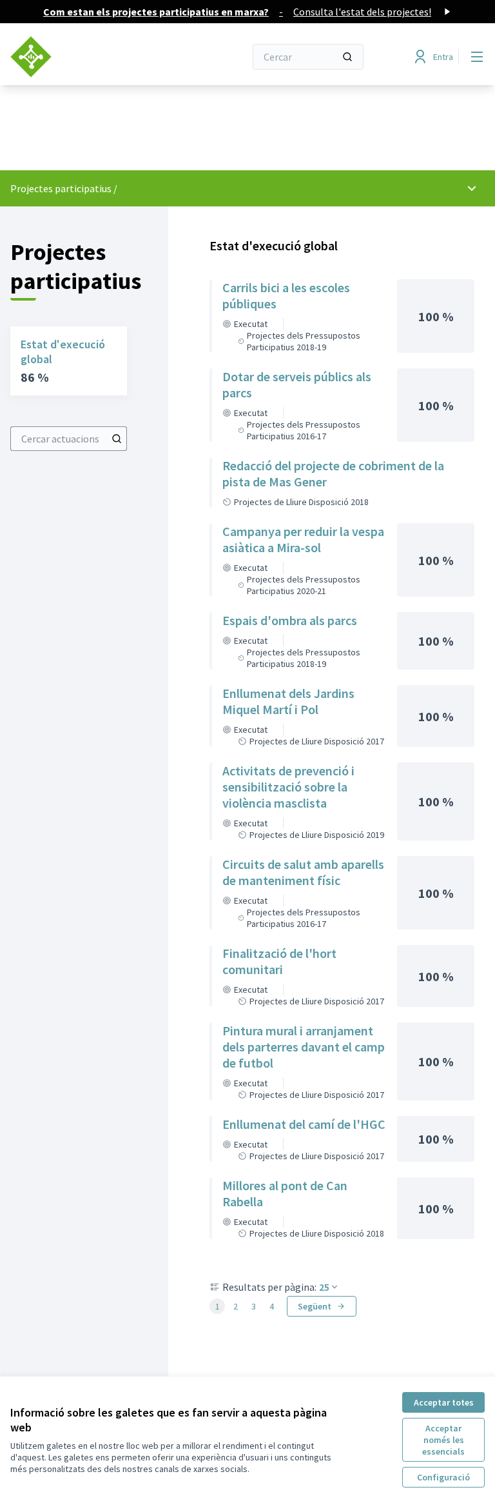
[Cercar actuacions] (117, 439)
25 (324, 1286)
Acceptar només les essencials (443, 1439)
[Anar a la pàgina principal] (96, 56)
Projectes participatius (61, 188)
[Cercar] (347, 57)
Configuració (443, 1477)
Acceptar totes (444, 1402)
